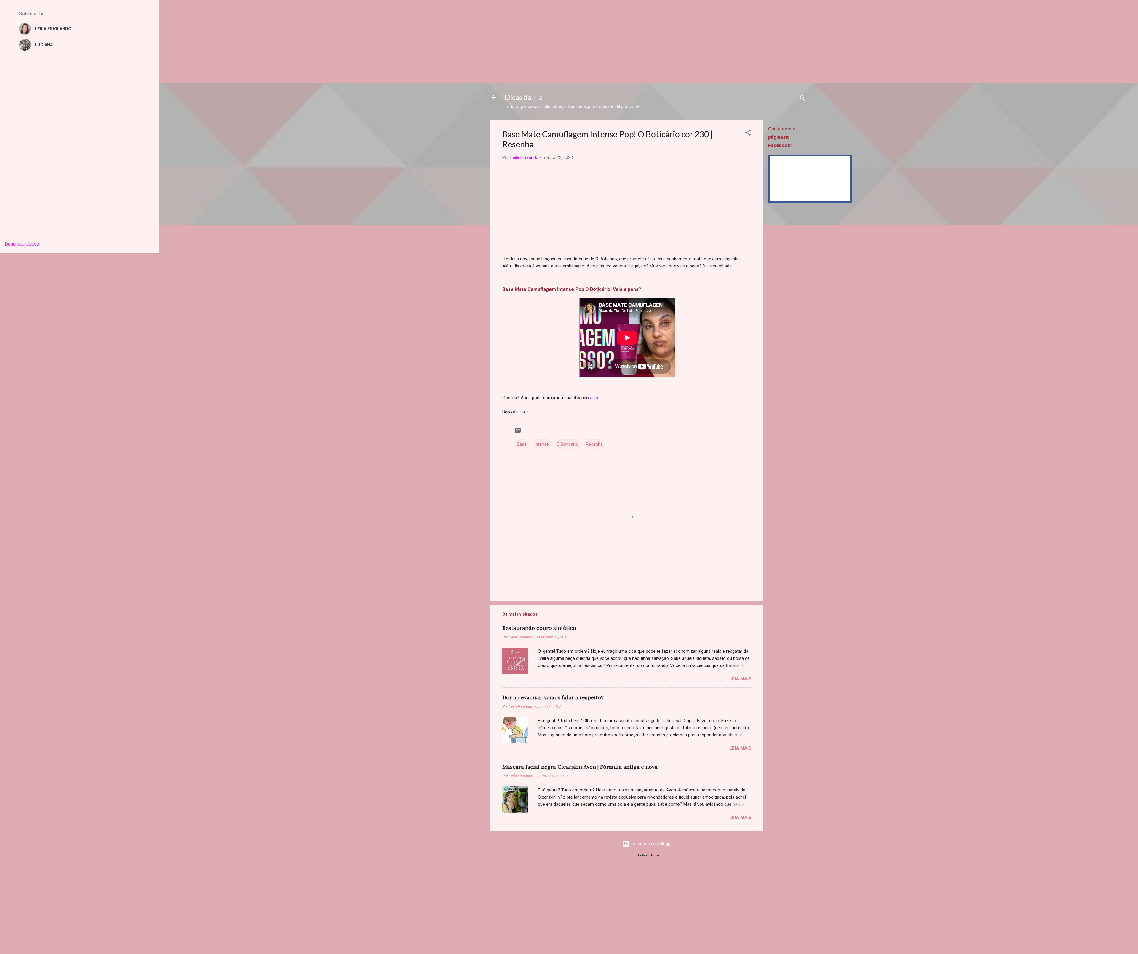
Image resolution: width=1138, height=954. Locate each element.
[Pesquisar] (802, 99)
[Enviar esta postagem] (517, 432)
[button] (748, 133)
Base (522, 444)
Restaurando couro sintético (539, 628)
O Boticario (567, 444)
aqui (594, 397)
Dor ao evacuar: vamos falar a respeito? (553, 697)
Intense (541, 444)
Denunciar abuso (22, 244)
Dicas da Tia (524, 97)
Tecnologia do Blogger (651, 843)
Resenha (594, 444)
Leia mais (740, 678)
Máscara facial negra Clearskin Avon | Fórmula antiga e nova (580, 766)
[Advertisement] (178, 41)
